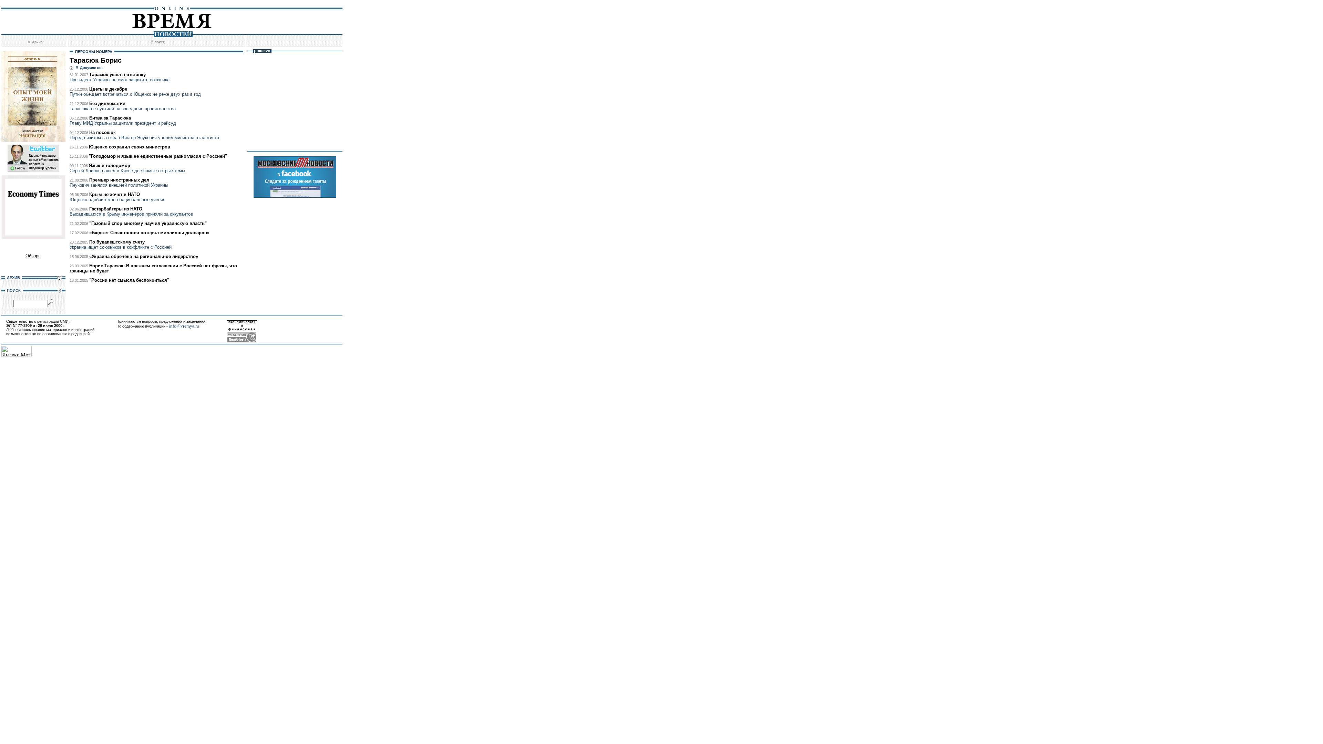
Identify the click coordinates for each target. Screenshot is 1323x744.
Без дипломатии (107, 103)
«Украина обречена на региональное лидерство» (143, 256)
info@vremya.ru (184, 326)
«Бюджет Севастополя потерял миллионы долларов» (149, 232)
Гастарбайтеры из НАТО (115, 208)
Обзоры (33, 255)
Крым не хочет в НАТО (114, 194)
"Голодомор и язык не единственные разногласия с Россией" (158, 156)
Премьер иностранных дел (119, 180)
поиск (160, 42)
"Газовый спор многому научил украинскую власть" (148, 223)
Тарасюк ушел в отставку (117, 74)
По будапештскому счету (117, 242)
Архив (37, 42)
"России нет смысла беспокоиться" (129, 280)
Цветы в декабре (108, 89)
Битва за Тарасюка (110, 118)
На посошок (102, 132)
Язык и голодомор (109, 165)
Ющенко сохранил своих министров (129, 146)
